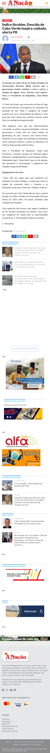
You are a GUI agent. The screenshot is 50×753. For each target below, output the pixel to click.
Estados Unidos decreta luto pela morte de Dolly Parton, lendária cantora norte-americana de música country (29, 251)
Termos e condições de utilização (26, 744)
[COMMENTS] (38, 76)
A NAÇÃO (19, 37)
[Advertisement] (25, 317)
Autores (5, 719)
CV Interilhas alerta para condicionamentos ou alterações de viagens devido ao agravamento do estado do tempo (30, 280)
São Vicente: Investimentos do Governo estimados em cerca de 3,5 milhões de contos (29, 264)
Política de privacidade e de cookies (29, 742)
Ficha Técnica (8, 729)
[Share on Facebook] (11, 76)
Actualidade (19, 231)
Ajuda (8, 742)
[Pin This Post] (27, 76)
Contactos (6, 721)
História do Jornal (10, 731)
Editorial (6, 724)
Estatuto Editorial (10, 726)
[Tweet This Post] (16, 76)
